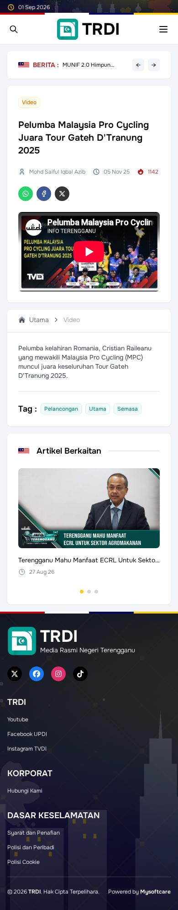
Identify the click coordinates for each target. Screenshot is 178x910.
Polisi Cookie (23, 862)
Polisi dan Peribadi (30, 847)
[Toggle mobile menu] (163, 29)
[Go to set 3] (96, 591)
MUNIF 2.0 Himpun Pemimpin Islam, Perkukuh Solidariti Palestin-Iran (96, 65)
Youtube (17, 719)
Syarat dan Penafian (33, 832)
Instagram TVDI (27, 748)
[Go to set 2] (89, 591)
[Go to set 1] (82, 591)
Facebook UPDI (27, 734)
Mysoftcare (155, 891)
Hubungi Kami (24, 790)
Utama (39, 320)
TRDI (34, 891)
